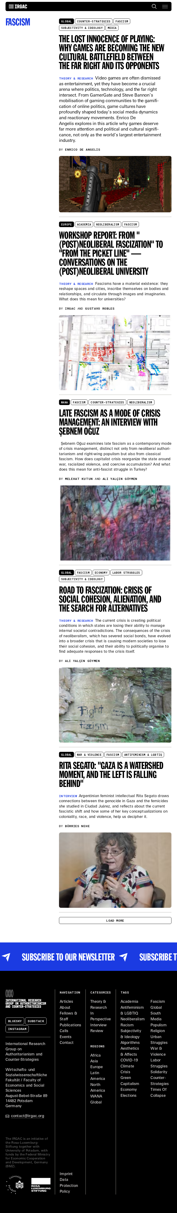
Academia (84, 224)
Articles (66, 1002)
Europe (66, 224)
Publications (70, 1025)
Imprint (66, 1174)
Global (66, 21)
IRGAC (70, 308)
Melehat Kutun (79, 479)
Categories (100, 992)
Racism (127, 1025)
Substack (36, 1021)
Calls (64, 1031)
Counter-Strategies (93, 21)
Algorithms (130, 1043)
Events (65, 1037)
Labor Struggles (126, 572)
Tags (125, 992)
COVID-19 (129, 1060)
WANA (64, 402)
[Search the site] (154, 6)
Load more (115, 920)
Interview (98, 1025)
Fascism (121, 21)
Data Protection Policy (69, 1186)
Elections (128, 1096)
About (65, 1008)
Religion (157, 1031)
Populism (158, 1025)
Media (112, 28)
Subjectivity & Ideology (82, 28)
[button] (165, 6)
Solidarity (158, 1072)
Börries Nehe (77, 826)
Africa (95, 1056)
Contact (67, 1043)
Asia (94, 1061)
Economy (101, 572)
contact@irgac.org (27, 1116)
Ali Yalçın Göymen (120, 479)
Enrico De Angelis (82, 149)
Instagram (17, 1029)
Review (96, 1031)
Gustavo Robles (100, 308)
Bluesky (15, 1021)
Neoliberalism (107, 224)
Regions (97, 1046)
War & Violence (89, 754)
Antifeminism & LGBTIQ (143, 754)
